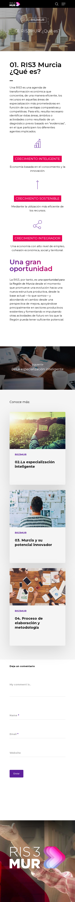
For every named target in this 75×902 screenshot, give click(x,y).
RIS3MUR (37, 20)
